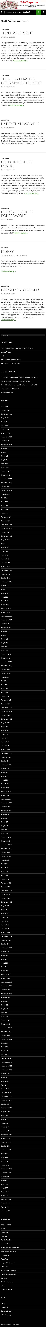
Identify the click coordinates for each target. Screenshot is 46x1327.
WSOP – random (6, 1289)
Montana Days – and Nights (10, 1247)
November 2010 (6, 666)
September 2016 (6, 414)
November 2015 (6, 437)
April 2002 (4, 1054)
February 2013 (6, 563)
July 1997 (4, 1180)
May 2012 (4, 597)
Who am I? (15, 389)
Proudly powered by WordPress (10, 1324)
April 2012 (4, 601)
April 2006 (4, 875)
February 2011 (6, 654)
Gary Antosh (5, 389)
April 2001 (4, 1085)
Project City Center (7, 1263)
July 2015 (4, 452)
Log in (3, 1303)
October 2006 (5, 852)
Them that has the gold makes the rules (21, 81)
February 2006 (6, 883)
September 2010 (6, 673)
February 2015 (6, 471)
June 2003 (4, 1005)
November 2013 (6, 528)
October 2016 (5, 410)
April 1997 (4, 1192)
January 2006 (5, 887)
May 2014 (4, 505)
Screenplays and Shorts (8, 1270)
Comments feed (6, 1311)
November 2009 (6, 711)
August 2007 (5, 814)
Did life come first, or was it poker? (15, 12)
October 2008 (5, 761)
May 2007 (4, 826)
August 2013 (5, 540)
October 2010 (5, 669)
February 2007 (6, 837)
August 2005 (5, 906)
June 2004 (4, 959)
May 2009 (4, 734)
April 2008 (4, 784)
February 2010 (6, 700)
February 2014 (6, 517)
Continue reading (20, 60)
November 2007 (6, 803)
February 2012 (6, 608)
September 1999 (6, 1134)
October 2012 (5, 578)
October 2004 (5, 944)
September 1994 (6, 1203)
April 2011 (4, 646)
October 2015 (5, 441)
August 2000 (5, 1112)
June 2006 (4, 868)
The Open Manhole (7, 1282)
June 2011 (4, 639)
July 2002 (4, 1043)
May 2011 (4, 643)
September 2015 (6, 444)
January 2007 (5, 841)
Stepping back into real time (10, 363)
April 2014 (4, 509)
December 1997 (6, 1169)
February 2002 (6, 1058)
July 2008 (4, 772)
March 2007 (5, 833)
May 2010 (4, 688)
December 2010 (6, 662)
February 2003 (6, 1020)
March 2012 (5, 605)
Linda (3, 381)
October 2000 (5, 1104)
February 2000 (6, 1131)
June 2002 (4, 1047)
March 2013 (5, 559)
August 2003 (5, 997)
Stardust (4, 1278)
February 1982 (6, 1211)
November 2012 (6, 574)
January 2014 (5, 521)
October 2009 (5, 715)
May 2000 (4, 1123)
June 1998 (4, 1153)
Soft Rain (4, 356)
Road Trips (4, 1266)
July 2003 (4, 1001)
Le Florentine (5, 1244)
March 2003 (5, 1016)
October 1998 (5, 1146)
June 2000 (4, 1119)
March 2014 (5, 513)
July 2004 (4, 955)
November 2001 (6, 1066)
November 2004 (6, 940)
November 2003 (6, 986)
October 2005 (5, 898)
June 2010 (4, 685)
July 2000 (4, 1115)
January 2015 (5, 475)
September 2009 (6, 719)
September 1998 (6, 1150)
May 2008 (4, 780)
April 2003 (4, 1012)
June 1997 (4, 1184)
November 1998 (6, 1142)
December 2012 (6, 570)
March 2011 (5, 650)
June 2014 (4, 502)
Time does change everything (10, 359)
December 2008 (6, 753)
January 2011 (5, 658)
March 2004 (5, 971)
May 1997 (4, 1188)
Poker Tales (5, 1259)
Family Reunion (6, 1240)
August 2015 (5, 448)
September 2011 (6, 627)
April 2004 (4, 967)
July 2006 (4, 864)
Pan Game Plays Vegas (8, 1251)
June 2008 (4, 776)
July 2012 (4, 589)
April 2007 (4, 829)
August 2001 (5, 1073)
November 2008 (6, 757)
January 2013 (5, 566)
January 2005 (5, 932)
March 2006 (5, 879)
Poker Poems (5, 1255)
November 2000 (6, 1100)
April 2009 (4, 738)
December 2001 (6, 1062)
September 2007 (6, 810)
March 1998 (5, 1165)
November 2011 (6, 620)
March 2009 (5, 742)
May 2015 (4, 460)
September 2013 (6, 536)
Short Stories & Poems (8, 1274)
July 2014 (4, 498)
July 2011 (4, 635)
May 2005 (4, 917)
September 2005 (6, 902)
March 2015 (5, 467)
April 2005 (4, 921)
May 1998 (4, 1157)
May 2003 (4, 1009)
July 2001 (4, 1077)
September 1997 (6, 1173)
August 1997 (5, 1176)
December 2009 (6, 707)
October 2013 (5, 532)
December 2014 (6, 479)
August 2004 (5, 951)
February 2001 (6, 1092)
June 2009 (4, 730)
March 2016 (5, 429)
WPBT (3, 1286)
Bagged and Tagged (20, 290)
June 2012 (4, 593)
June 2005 (4, 913)
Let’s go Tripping (6, 352)
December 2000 (6, 1096)
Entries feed (5, 1307)
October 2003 (5, 990)
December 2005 (6, 890)
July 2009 (4, 727)
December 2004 (6, 936)
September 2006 (6, 856)
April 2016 (4, 425)
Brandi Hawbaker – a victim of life (18, 381)
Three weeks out (17, 33)
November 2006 (6, 849)
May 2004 (4, 963)
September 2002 (6, 1039)
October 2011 (5, 624)
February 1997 (6, 1199)
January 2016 (5, 433)
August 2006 (5, 860)
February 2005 (6, 929)
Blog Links (4, 1232)
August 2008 (5, 768)
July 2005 (4, 910)
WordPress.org (6, 1315)
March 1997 (5, 1195)
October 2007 (5, 807)
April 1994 (4, 1207)
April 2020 (4, 406)
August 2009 (5, 723)
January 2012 (5, 612)
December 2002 (6, 1028)
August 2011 (5, 631)
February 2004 (6, 974)
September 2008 (6, 765)
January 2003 (5, 1024)
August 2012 (5, 585)
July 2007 (4, 818)
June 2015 (4, 456)
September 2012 (6, 582)
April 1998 (4, 1161)
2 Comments (23, 255)
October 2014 (5, 486)
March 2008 (5, 788)
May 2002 (4, 1051)
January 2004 (5, 978)
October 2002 (5, 1035)
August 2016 (5, 418)
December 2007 (6, 799)
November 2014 (6, 483)
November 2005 (6, 894)
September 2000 (6, 1108)
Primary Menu (43, 12)
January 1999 (5, 1138)
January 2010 (5, 704)
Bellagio (3, 1228)
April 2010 (4, 692)
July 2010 (4, 681)
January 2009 (5, 749)
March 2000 (5, 1127)
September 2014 (6, 490)
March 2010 (5, 696)
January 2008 (5, 795)
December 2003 (6, 982)
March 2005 (5, 925)
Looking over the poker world (18, 214)
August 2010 (5, 677)
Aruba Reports (6, 1225)
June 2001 (4, 1081)
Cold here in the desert (17, 164)
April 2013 (4, 555)
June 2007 (4, 822)
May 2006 (4, 871)
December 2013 (6, 524)
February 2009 (6, 746)
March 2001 (5, 1089)
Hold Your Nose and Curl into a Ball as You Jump (17, 348)
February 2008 (6, 791)
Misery (7, 251)
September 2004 (6, 948)
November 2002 (6, 1031)
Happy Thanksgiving (20, 123)
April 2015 (4, 463)
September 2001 (6, 1070)
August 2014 (5, 494)
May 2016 (4, 422)
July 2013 (4, 544)
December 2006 (6, 845)
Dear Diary (5, 29)
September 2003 (6, 993)
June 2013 (4, 547)
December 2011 (6, 616)
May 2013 (4, 551)
